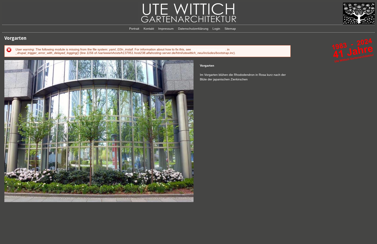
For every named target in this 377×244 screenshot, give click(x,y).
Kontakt (149, 28)
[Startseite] (188, 23)
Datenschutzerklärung (193, 28)
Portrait (134, 28)
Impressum (166, 28)
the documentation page (208, 49)
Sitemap (230, 28)
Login (216, 28)
